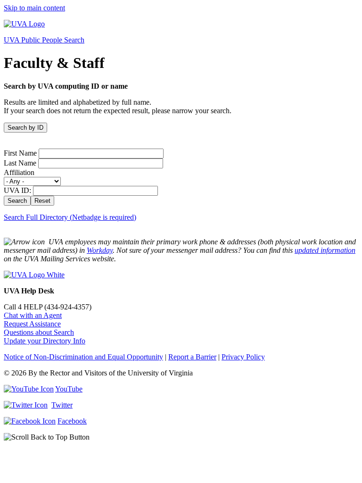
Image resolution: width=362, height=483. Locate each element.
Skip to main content (34, 8)
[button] (181, 437)
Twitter (62, 405)
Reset (42, 200)
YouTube (68, 389)
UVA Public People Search (44, 40)
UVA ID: (17, 190)
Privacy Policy (243, 357)
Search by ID (25, 127)
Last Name (20, 163)
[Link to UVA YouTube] (29, 389)
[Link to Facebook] (30, 421)
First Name (20, 153)
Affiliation (19, 172)
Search (17, 200)
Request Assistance (32, 324)
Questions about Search (39, 332)
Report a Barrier (192, 357)
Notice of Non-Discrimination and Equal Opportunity (83, 357)
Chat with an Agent (33, 315)
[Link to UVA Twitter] (26, 405)
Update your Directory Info (44, 341)
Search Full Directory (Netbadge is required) (70, 217)
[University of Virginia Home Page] (24, 24)
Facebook (72, 421)
